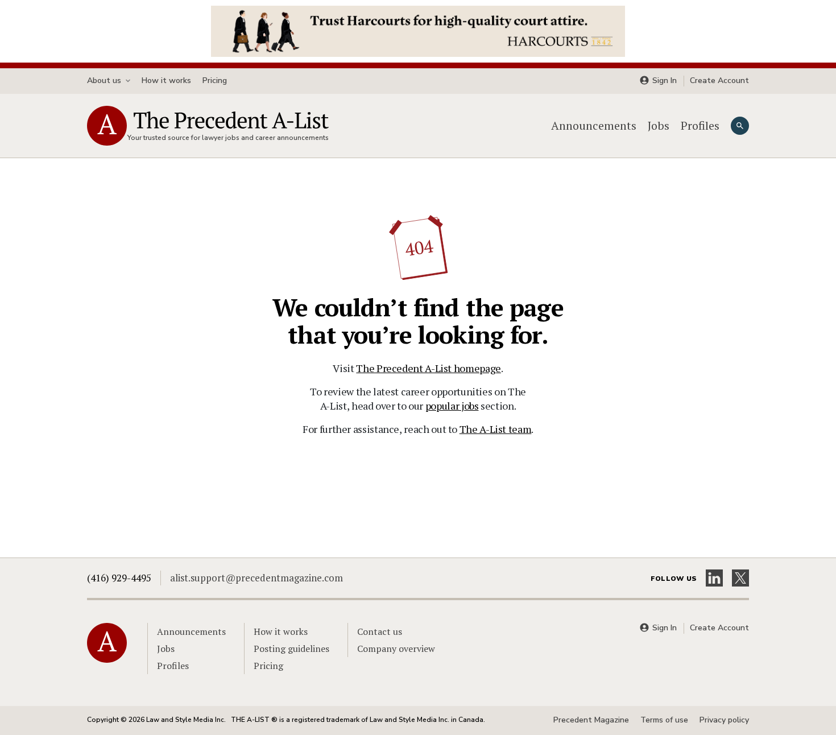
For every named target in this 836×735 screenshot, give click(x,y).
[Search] (740, 126)
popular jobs (452, 405)
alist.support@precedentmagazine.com (256, 577)
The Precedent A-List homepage (428, 368)
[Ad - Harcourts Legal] (418, 30)
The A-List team (496, 429)
